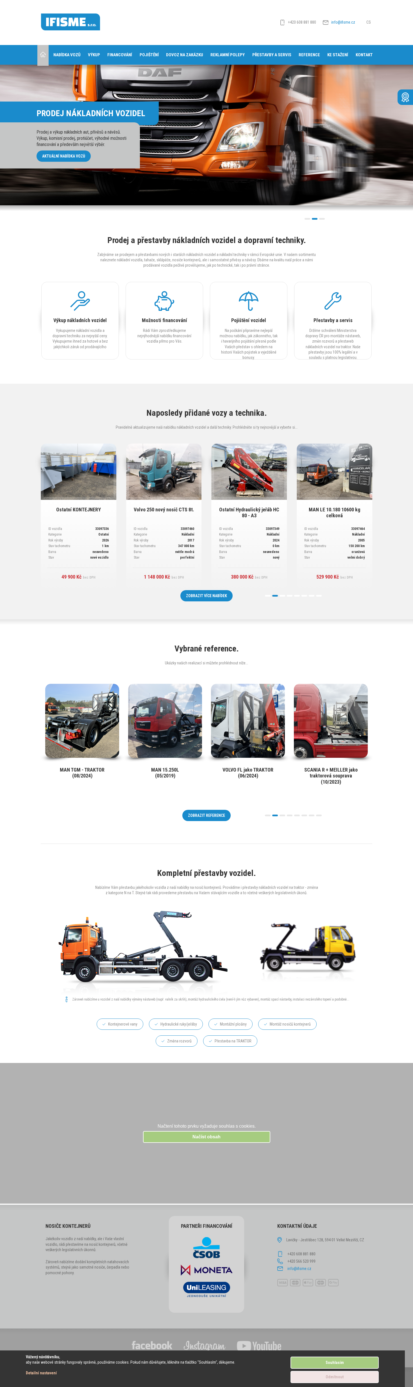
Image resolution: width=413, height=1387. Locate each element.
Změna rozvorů (179, 1041)
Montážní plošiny (233, 1024)
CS (368, 22)
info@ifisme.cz (343, 22)
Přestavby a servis (271, 54)
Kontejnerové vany (122, 1024)
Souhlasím (335, 1362)
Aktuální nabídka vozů (63, 156)
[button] (307, 219)
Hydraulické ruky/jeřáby (178, 1024)
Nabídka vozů (67, 54)
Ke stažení (337, 54)
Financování (119, 54)
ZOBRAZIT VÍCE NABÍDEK (206, 596)
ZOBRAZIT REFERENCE (206, 815)
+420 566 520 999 (301, 1261)
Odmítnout (335, 1377)
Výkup (94, 54)
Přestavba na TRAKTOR (233, 1041)
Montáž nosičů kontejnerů (290, 1024)
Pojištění (149, 54)
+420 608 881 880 (302, 22)
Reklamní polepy (227, 54)
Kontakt (364, 54)
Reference (309, 54)
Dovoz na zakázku (184, 54)
